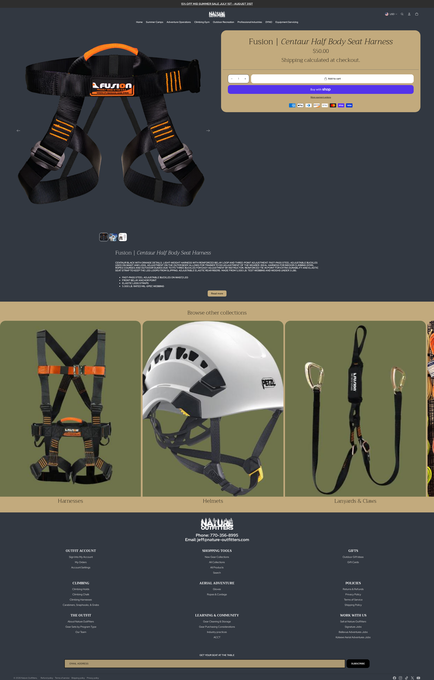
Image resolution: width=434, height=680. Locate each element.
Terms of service (62, 678)
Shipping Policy (353, 605)
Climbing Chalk (80, 594)
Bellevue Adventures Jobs (353, 632)
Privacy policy (93, 678)
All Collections (217, 562)
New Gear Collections (217, 557)
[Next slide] (209, 131)
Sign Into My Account (81, 557)
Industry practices (217, 632)
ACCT (217, 637)
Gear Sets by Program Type (80, 626)
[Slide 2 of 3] (113, 237)
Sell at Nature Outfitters (353, 621)
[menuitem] (139, 22)
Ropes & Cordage (217, 594)
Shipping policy (78, 678)
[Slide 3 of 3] (123, 237)
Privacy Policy (353, 594)
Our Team (80, 632)
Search (217, 572)
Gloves (217, 589)
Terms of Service (353, 599)
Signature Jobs (353, 626)
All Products (217, 567)
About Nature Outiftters (81, 621)
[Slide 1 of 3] (104, 237)
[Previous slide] (17, 131)
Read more (217, 293)
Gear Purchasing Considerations (217, 626)
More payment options (321, 97)
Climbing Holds (80, 589)
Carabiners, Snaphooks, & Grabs (81, 605)
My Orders (81, 562)
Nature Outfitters (29, 678)
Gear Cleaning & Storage (217, 621)
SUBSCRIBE (358, 663)
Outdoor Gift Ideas (353, 557)
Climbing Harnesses (81, 599)
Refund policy (47, 678)
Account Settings (80, 567)
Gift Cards (353, 562)
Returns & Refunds (353, 589)
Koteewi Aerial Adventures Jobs (353, 637)
